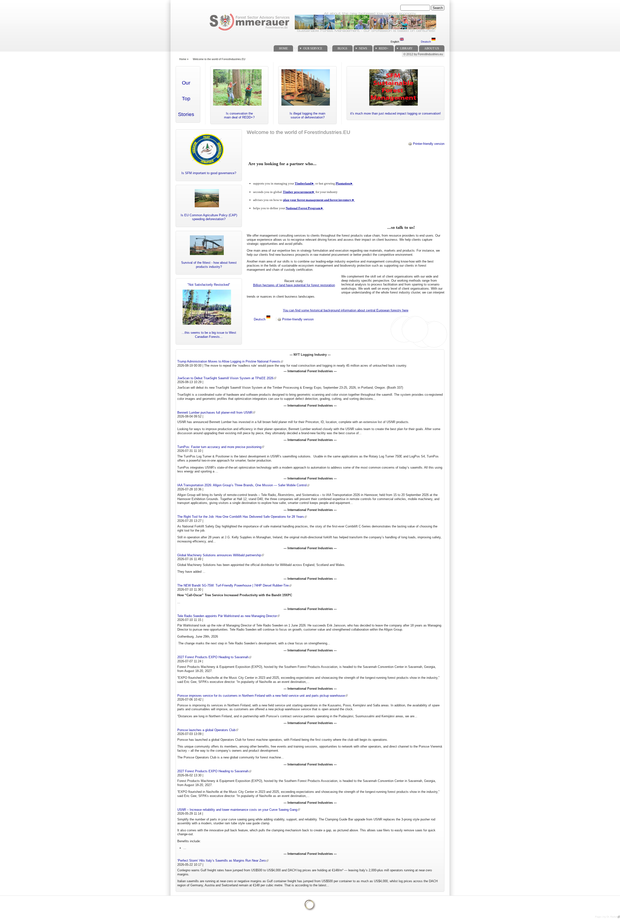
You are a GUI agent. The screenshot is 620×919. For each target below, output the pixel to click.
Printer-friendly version (428, 144)
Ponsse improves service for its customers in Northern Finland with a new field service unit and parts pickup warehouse (261, 695)
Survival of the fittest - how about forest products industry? (209, 265)
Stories (186, 114)
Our (186, 83)
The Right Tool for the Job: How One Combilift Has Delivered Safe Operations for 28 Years (240, 516)
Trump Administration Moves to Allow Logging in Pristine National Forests (228, 361)
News (363, 48)
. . (295, 47)
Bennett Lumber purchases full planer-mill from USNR (214, 412)
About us (431, 48)
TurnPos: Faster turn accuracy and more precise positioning (219, 447)
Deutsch (426, 41)
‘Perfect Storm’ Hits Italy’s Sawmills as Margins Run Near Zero (221, 860)
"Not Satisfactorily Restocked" (208, 284)
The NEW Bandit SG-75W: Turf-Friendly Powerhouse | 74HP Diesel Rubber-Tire (233, 585)
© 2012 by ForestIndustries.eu (423, 54)
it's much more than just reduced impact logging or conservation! (395, 113)
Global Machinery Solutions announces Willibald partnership (219, 555)
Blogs (342, 48)
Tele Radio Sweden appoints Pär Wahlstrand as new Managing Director (227, 616)
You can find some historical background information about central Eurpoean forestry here (345, 310)
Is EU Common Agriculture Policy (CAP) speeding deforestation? (209, 217)
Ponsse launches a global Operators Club (206, 730)
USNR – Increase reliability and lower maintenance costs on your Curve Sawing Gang (237, 809)
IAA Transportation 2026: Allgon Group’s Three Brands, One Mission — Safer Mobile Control (242, 485)
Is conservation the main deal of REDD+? (239, 115)
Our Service (312, 48)
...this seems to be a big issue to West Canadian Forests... (209, 335)
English (395, 41)
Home (283, 48)
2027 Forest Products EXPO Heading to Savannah (212, 657)
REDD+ (383, 48)
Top (186, 98)
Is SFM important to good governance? (208, 173)
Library (406, 48)
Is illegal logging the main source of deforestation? (307, 115)
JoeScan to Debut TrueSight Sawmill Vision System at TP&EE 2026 (225, 378)
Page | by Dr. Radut (606, 916)
